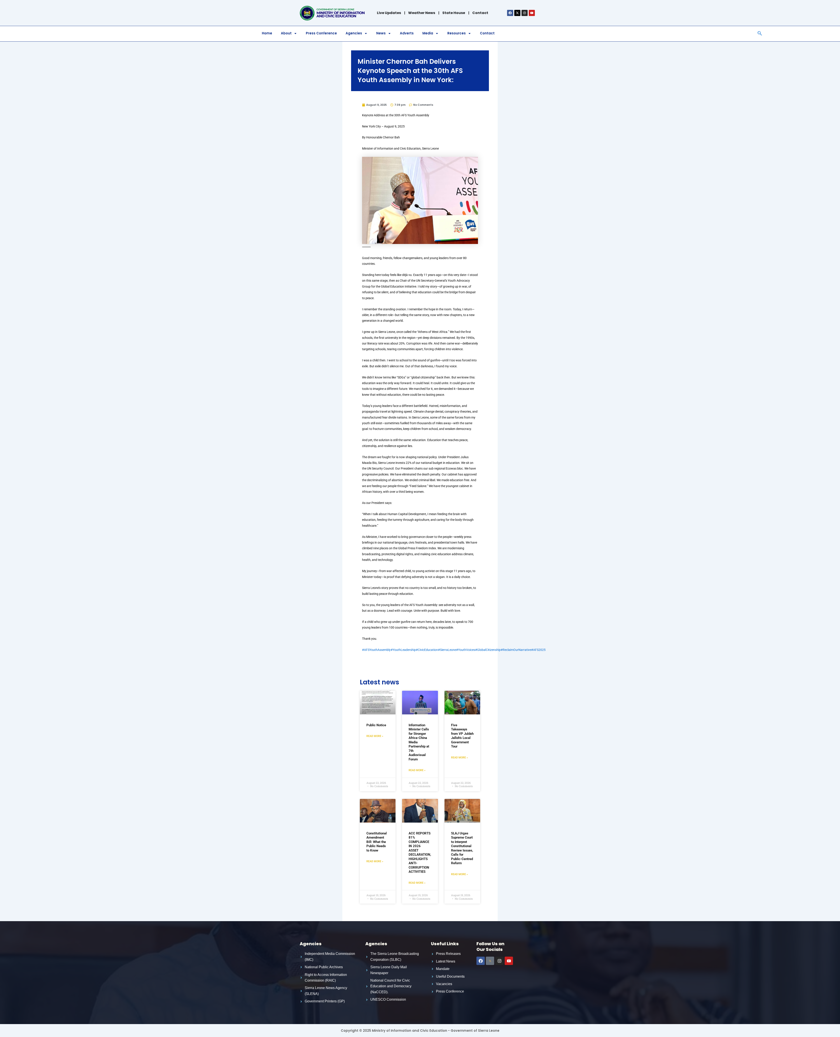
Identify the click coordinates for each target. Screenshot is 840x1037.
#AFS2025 (538, 650)
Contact (487, 33)
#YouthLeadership (403, 650)
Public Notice (376, 725)
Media (427, 33)
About (286, 33)
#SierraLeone (447, 650)
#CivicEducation (427, 650)
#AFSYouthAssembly (376, 650)
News (381, 33)
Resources (456, 33)
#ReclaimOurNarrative (516, 650)
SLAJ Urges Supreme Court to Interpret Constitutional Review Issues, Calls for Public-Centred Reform (462, 848)
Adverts (407, 33)
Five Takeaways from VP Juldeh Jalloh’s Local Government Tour (462, 736)
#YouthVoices (465, 650)
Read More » (374, 736)
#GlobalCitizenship (488, 650)
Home (267, 33)
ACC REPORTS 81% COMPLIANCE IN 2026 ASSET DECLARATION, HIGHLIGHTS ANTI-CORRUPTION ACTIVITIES (420, 852)
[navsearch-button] (759, 33)
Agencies (354, 33)
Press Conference (321, 33)
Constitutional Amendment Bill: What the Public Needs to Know (376, 841)
